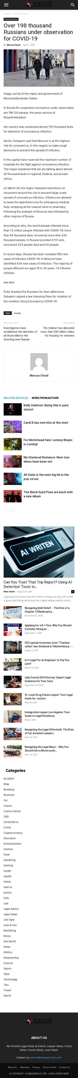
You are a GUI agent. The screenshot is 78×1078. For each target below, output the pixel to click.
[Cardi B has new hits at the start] (13, 427)
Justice (8, 892)
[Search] (73, 5)
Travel (7, 990)
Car (6, 800)
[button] (6, 5)
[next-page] (11, 509)
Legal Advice (11, 908)
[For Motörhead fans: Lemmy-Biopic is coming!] (13, 444)
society (17, 313)
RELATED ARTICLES (16, 398)
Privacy (36, 1067)
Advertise (25, 1067)
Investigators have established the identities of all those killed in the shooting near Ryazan (21, 333)
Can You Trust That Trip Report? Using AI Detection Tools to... (38, 584)
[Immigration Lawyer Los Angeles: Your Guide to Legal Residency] (13, 716)
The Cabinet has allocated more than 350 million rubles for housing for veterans (57, 331)
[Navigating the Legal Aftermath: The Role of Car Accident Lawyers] (13, 734)
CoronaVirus (11, 822)
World (7, 995)
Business (9, 795)
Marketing (10, 930)
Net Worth (10, 941)
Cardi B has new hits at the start (46, 422)
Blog (6, 784)
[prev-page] (6, 509)
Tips (6, 984)
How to (8, 887)
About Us (12, 1067)
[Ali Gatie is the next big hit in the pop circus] (13, 479)
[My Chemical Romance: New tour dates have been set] (13, 461)
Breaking (9, 789)
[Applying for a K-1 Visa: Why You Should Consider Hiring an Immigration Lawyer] (13, 630)
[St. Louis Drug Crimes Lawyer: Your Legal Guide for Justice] (13, 699)
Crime (7, 827)
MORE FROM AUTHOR (45, 398)
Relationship (11, 957)
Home (7, 13)
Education (10, 838)
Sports (7, 968)
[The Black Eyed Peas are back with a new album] (13, 496)
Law (6, 903)
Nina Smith (9, 591)
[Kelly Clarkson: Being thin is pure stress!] (13, 409)
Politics (8, 952)
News (7, 946)
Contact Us (64, 1067)
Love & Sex (10, 925)
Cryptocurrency (13, 833)
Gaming (8, 865)
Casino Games (12, 811)
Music (7, 936)
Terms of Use (49, 1067)
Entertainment (20, 13)
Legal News (10, 914)
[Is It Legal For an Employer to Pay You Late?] (13, 664)
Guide (7, 870)
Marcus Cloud (13, 44)
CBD (6, 816)
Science (8, 963)
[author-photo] (39, 370)
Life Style (9, 919)
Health (8, 876)
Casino (8, 805)
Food (6, 854)
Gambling (9, 860)
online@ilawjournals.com (46, 1057)
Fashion (8, 849)
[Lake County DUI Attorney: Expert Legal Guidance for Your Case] (13, 682)
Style (6, 974)
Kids (6, 898)
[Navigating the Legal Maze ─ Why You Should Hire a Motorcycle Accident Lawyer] (13, 751)
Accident (9, 778)
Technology (10, 979)
